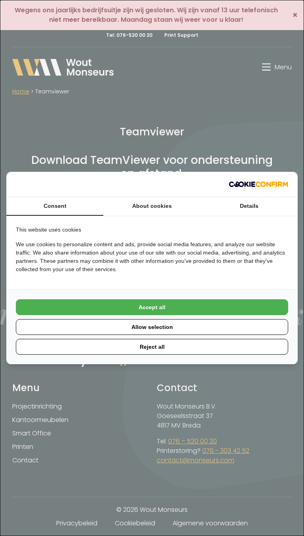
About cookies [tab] (152, 206)
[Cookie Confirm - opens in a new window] (258, 184)
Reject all (152, 347)
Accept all (152, 307)
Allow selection (152, 327)
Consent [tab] (55, 206)
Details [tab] (249, 206)
